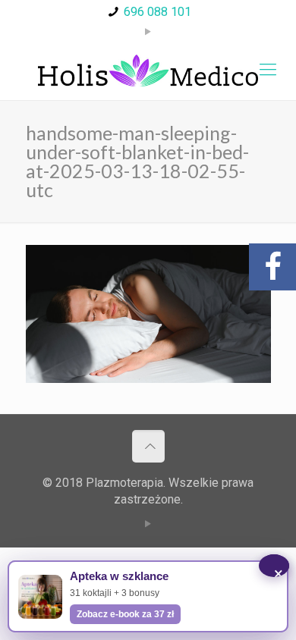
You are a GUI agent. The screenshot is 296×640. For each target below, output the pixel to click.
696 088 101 (157, 12)
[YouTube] (148, 32)
